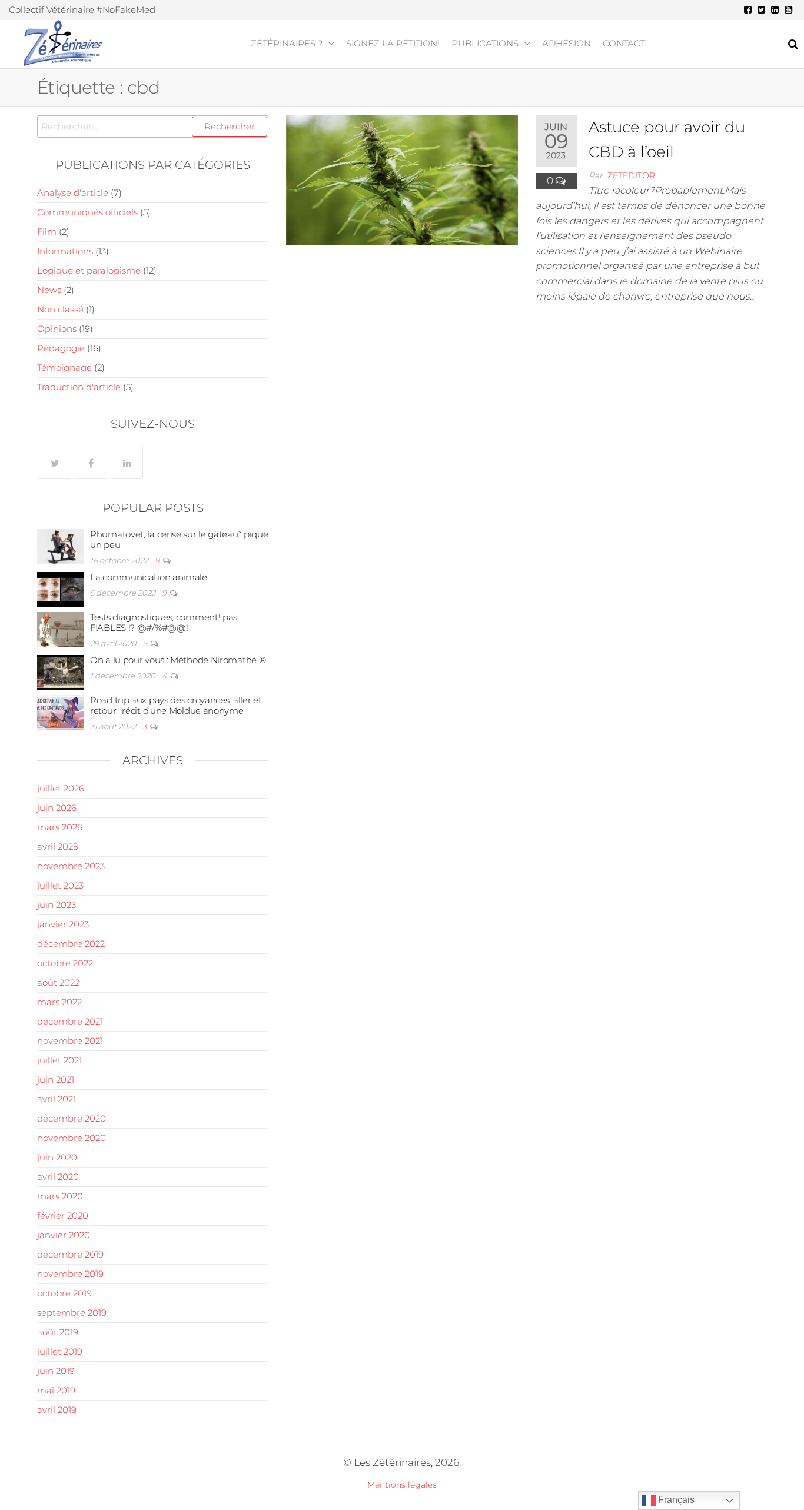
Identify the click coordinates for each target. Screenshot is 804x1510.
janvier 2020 (63, 1234)
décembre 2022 (71, 943)
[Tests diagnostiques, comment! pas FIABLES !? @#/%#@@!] (60, 628)
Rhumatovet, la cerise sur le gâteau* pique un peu (179, 539)
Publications (485, 43)
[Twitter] (55, 463)
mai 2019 (56, 1390)
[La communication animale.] (60, 588)
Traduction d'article (79, 387)
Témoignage (64, 367)
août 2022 (58, 982)
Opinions (57, 328)
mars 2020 (60, 1196)
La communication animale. (149, 577)
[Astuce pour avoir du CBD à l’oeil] (401, 179)
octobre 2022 (65, 963)
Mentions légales (402, 1484)
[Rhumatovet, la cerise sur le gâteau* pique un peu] (60, 545)
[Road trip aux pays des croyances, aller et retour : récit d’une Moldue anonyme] (60, 711)
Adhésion (566, 43)
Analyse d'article (72, 192)
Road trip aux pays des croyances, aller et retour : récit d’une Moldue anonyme (175, 705)
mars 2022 (59, 1001)
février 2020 (62, 1215)
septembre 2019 (72, 1312)
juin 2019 (56, 1370)
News (49, 289)
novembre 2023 (71, 866)
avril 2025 (57, 846)
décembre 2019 (70, 1254)
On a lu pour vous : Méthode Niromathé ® (177, 660)
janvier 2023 (63, 924)
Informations (65, 251)
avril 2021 (56, 1099)
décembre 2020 (71, 1118)
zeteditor (631, 175)
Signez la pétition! (393, 43)
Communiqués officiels (87, 212)
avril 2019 (57, 1409)
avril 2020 (58, 1176)
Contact (624, 43)
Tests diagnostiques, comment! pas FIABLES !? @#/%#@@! (163, 622)
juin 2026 (57, 807)
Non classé (60, 309)
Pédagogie (61, 348)
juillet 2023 (60, 885)
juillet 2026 (60, 788)
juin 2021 (55, 1079)
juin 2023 (56, 904)
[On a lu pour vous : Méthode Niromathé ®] (60, 671)
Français (675, 1500)
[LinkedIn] (127, 463)
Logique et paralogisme (89, 270)
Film (47, 231)
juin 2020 (57, 1157)
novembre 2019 (70, 1273)
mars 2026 (59, 827)
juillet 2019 (59, 1351)
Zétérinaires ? (287, 43)
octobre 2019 (64, 1293)
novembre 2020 (71, 1137)
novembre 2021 (70, 1040)
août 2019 (57, 1332)
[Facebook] (91, 463)
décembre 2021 (70, 1021)
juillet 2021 (59, 1060)
